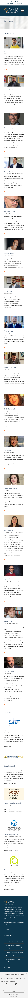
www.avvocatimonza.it (11, 815)
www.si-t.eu (8, 746)
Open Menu (22, 10)
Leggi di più (12, 981)
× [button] (26, 973)
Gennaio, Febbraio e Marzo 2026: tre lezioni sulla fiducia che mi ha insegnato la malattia (15, 946)
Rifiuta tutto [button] (14, 991)
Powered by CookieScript (14, 996)
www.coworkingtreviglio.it (12, 850)
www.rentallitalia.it (10, 889)
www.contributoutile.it (11, 783)
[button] (6, 984)
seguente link (6, 929)
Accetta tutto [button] (13, 987)
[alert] (14, 985)
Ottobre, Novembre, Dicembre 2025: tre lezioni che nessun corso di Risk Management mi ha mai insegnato (14, 953)
